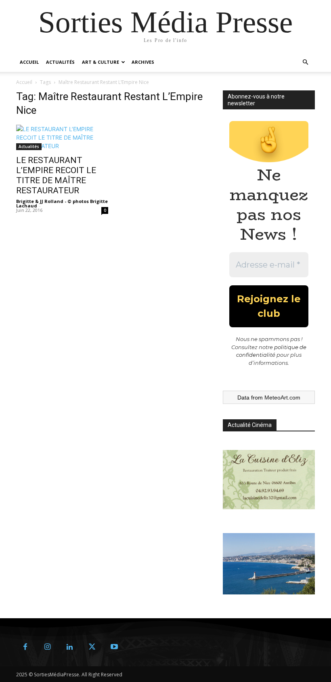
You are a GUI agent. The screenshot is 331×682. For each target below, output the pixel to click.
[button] (305, 62)
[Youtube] (114, 647)
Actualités (60, 62)
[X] (92, 647)
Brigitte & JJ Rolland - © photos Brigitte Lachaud (62, 203)
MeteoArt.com (282, 397)
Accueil (29, 62)
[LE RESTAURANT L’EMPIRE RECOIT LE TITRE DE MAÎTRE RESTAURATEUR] (62, 137)
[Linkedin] (70, 647)
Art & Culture (100, 62)
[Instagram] (47, 647)
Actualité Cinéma (250, 425)
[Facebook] (25, 647)
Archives (143, 62)
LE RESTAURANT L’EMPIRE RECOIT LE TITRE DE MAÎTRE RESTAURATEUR (56, 175)
